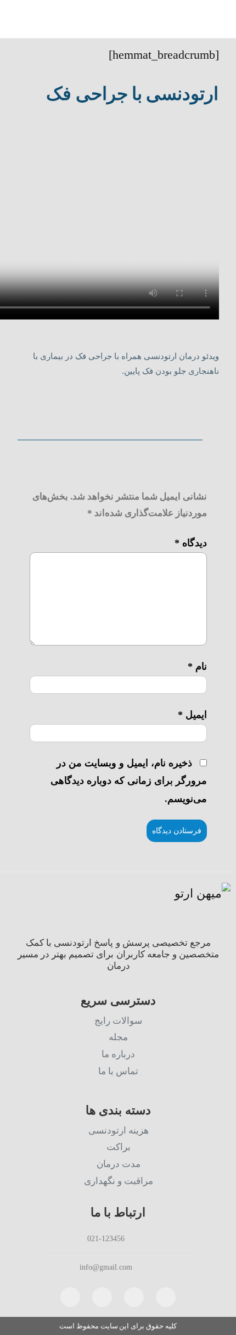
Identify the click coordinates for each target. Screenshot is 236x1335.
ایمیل (192, 714)
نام (197, 666)
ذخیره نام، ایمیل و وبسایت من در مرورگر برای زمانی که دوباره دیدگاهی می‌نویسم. (128, 781)
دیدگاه (191, 542)
